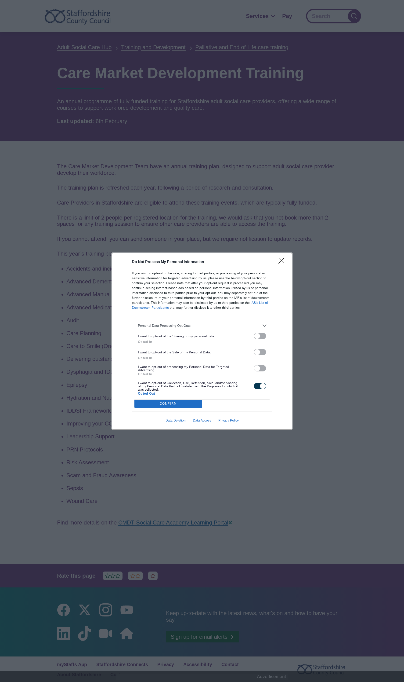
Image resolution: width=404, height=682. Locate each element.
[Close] (282, 262)
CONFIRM (168, 403)
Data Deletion (176, 420)
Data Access (202, 420)
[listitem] (202, 325)
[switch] (260, 336)
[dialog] (202, 341)
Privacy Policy (228, 420)
